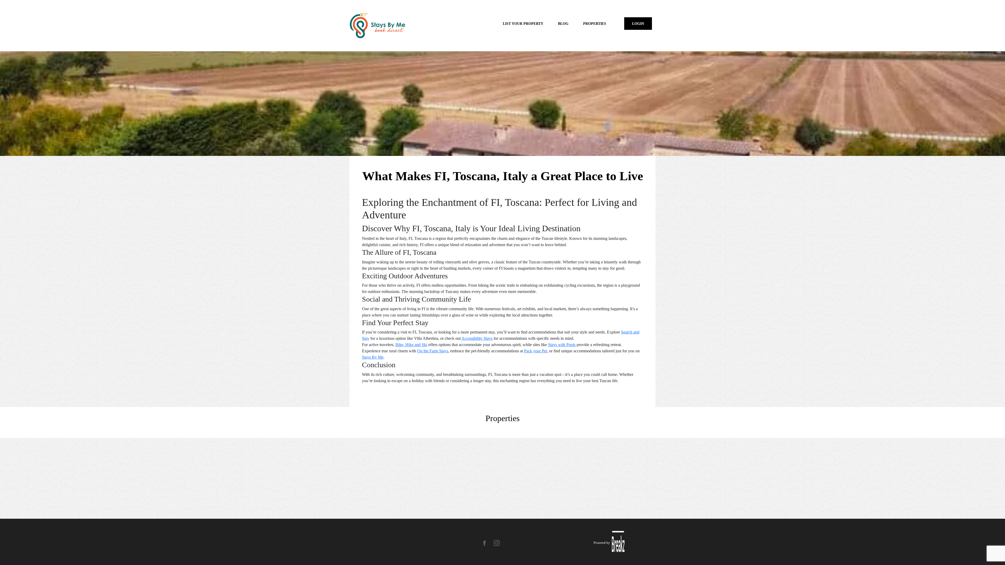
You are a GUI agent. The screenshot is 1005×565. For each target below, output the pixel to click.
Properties (594, 23)
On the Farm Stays (432, 351)
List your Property (523, 23)
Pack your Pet (535, 351)
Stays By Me (372, 357)
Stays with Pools (562, 344)
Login (638, 23)
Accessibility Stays (477, 338)
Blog (563, 23)
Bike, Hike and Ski (411, 344)
